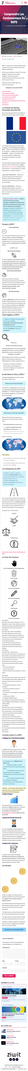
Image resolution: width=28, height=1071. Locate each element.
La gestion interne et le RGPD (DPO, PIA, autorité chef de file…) (13, 101)
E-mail (16, 961)
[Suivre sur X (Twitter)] (10, 1059)
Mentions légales (16, 1067)
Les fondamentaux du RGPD (9, 97)
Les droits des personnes (8, 99)
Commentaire (6, 947)
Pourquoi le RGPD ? (6, 91)
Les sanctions (5, 104)
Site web (4, 967)
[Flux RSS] (17, 1059)
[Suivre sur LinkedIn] (13, 1059)
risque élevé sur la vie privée (9, 812)
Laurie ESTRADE (8, 56)
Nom (3, 961)
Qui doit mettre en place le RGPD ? (10, 95)
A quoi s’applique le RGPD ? (8, 93)
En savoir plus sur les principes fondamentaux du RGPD (13, 553)
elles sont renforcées (11, 166)
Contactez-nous (22, 1069)
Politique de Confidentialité (9, 1069)
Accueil (3, 25)
